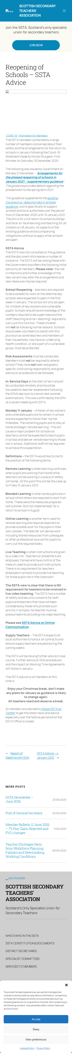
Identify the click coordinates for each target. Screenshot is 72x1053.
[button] (66, 985)
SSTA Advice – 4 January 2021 (47, 755)
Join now (36, 45)
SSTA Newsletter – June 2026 (19, 799)
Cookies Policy (27, 1048)
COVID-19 (11, 135)
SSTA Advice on (33, 623)
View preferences (36, 1039)
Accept (36, 1019)
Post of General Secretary (24, 813)
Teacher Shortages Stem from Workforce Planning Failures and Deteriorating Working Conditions (25, 850)
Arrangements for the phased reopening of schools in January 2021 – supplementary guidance (34, 177)
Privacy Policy (43, 1048)
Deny (36, 1029)
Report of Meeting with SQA (17, 755)
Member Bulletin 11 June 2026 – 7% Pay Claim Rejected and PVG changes (27, 829)
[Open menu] (64, 10)
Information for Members (32, 135)
